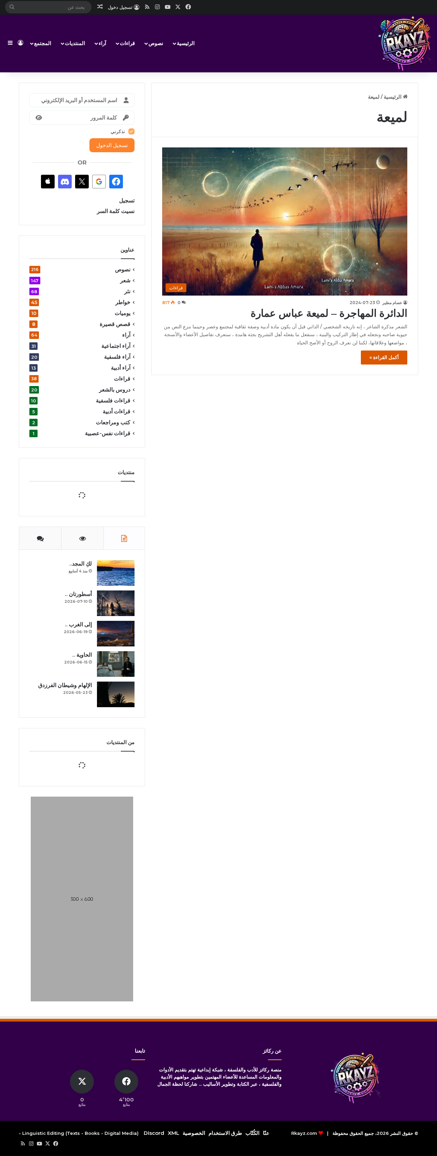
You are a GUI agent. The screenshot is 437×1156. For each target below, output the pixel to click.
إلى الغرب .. (78, 756)
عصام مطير (392, 302)
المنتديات (75, 43)
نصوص (156, 43)
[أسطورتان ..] (116, 735)
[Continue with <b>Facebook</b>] (116, 181)
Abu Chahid (83, 926)
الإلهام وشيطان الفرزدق (65, 817)
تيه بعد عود (88, 986)
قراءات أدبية (116, 411)
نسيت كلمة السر (116, 211)
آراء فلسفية (117, 357)
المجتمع (42, 43)
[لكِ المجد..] (116, 705)
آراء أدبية (120, 368)
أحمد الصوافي (83, 905)
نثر (127, 291)
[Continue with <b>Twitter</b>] (82, 181)
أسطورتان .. (78, 726)
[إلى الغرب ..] (116, 766)
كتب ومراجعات (113, 422)
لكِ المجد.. (80, 695)
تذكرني (118, 131)
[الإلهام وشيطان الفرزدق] (116, 826)
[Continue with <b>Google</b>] (99, 181)
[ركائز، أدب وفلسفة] (404, 43)
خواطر (122, 302)
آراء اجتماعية (115, 346)
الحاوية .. (82, 786)
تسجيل (127, 200)
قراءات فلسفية (113, 400)
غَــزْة (89, 899)
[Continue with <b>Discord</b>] (65, 181)
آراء (102, 43)
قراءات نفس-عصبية (107, 433)
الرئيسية (186, 43)
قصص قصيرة (115, 324)
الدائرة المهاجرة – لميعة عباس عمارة (329, 313)
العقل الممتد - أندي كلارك (70, 965)
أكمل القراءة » (384, 357)
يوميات (122, 313)
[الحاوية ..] (116, 796)
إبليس (88, 920)
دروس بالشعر (114, 389)
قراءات (127, 43)
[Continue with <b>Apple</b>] (48, 181)
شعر (125, 280)
